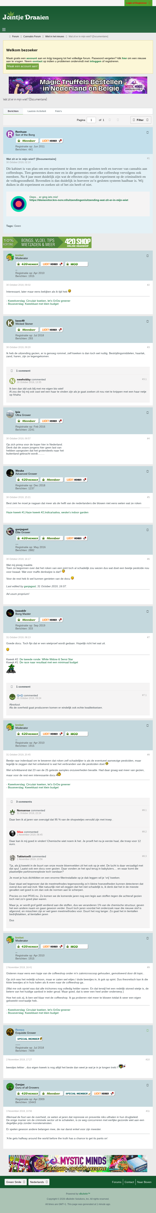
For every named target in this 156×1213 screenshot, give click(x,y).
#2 (148, 285)
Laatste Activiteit (37, 111)
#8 (148, 754)
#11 (148, 1111)
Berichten (13, 111)
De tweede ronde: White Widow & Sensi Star (46, 659)
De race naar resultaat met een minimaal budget (49, 662)
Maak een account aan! (22, 66)
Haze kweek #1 (15, 512)
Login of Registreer (136, 3)
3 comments (24, 801)
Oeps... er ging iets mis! (43, 196)
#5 (148, 497)
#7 (148, 637)
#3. (144, 379)
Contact (129, 1182)
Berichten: (21, 149)
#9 (148, 967)
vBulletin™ (84, 1193)
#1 (148, 158)
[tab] (13, 111)
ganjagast (30, 586)
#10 (148, 1059)
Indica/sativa (52, 512)
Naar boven (144, 1182)
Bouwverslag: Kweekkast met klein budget (33, 303)
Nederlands (37, 1182)
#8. (144, 810)
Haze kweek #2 (34, 512)
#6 (148, 559)
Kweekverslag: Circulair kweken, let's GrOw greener (39, 300)
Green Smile (13, 1182)
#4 (148, 438)
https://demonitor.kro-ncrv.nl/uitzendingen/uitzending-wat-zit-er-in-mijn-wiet (78, 200)
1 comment (23, 370)
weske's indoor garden (74, 512)
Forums (116, 1182)
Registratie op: (24, 146)
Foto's (58, 111)
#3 (148, 347)
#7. (144, 695)
